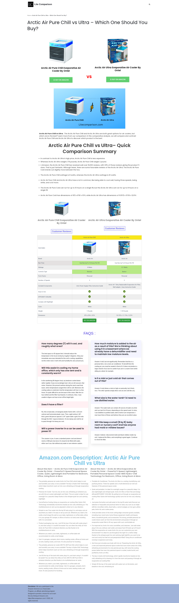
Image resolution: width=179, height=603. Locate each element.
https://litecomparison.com (36, 598)
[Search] (149, 4)
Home (29, 15)
